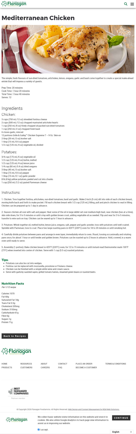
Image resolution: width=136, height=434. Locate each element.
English (115, 431)
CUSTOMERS (26, 367)
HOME (4, 363)
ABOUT (44, 363)
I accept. (43, 429)
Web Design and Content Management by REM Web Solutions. (94, 409)
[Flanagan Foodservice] (13, 2)
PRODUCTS (7, 367)
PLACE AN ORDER (84, 363)
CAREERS (45, 367)
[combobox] (121, 432)
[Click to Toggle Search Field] (125, 4)
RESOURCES (26, 363)
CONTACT (62, 363)
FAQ (60, 367)
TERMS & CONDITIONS (115, 363)
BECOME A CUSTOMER (86, 367)
